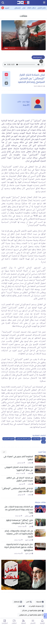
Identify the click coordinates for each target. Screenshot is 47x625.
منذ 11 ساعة (20, 473)
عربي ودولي (28, 516)
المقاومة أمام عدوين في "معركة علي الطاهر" (18, 458)
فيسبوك (39, 601)
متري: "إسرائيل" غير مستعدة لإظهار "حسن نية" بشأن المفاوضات (19, 522)
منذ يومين (21, 495)
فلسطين (17, 7)
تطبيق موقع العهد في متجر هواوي (30, 614)
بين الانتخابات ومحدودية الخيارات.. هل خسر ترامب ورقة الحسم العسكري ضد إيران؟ (19, 509)
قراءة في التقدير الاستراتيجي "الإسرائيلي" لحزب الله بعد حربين (17, 490)
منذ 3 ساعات (21, 526)
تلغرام (20, 606)
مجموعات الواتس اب (35, 606)
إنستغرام (17, 601)
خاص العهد (28, 540)
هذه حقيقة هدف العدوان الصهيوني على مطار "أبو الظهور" (18, 469)
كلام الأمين (41, 7)
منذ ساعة (18, 516)
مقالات (23, 16)
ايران (43, 442)
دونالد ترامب (36, 438)
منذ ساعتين (20, 463)
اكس (28, 601)
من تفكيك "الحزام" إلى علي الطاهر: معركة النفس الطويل (19, 479)
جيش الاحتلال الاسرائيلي (23, 438)
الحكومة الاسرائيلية (8, 438)
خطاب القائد (31, 7)
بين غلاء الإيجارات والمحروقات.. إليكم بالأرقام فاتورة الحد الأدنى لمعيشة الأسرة (19, 533)
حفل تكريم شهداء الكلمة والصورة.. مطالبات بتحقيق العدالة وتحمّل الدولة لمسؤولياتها (18, 547)
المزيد (7, 7)
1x (41, 61)
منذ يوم (21, 484)
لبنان (23, 7)
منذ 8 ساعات (17, 553)
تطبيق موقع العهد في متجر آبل (32, 610)
